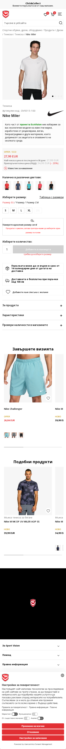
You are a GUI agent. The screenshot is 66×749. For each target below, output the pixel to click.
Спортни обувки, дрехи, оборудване (22, 30)
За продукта (10, 305)
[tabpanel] (33, 69)
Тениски (8, 34)
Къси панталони (13, 405)
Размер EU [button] (8, 202)
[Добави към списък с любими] (48, 398)
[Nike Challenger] (28, 378)
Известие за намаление (20, 168)
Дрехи (60, 30)
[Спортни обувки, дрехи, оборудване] (5, 14)
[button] (33, 23)
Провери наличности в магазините (25, 325)
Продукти (49, 30)
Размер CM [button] (32, 202)
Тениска (19, 34)
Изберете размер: (14, 197)
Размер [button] (20, 202)
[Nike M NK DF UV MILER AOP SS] (28, 491)
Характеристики (13, 315)
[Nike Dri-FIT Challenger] (14, 435)
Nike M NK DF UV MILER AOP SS (21, 521)
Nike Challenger (13, 408)
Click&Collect (33, 3)
